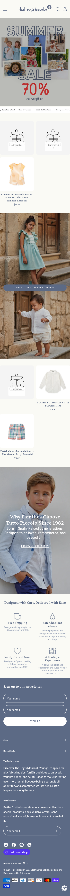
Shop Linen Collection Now (35, 287)
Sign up (35, 721)
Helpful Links (9, 751)
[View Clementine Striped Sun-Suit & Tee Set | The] (17, 174)
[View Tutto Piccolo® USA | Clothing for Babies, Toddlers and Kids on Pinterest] (21, 844)
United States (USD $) (14, 863)
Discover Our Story (35, 546)
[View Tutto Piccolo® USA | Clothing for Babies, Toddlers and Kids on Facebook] (13, 844)
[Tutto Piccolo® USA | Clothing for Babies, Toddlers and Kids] (35, 9)
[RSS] (29, 844)
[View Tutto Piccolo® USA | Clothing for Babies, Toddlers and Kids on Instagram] (5, 844)
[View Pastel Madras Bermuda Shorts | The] (17, 431)
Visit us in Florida (50, 664)
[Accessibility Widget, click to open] (64, 888)
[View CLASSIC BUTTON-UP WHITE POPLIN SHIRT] (53, 382)
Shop (5, 740)
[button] (57, 9)
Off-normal (25, 873)
